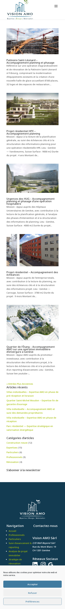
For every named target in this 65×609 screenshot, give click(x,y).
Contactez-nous (45, 526)
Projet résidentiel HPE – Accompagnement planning (23, 132)
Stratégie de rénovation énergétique (15, 563)
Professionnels (14, 457)
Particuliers (12, 452)
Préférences (32, 601)
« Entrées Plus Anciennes (19, 383)
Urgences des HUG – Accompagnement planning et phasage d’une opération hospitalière (30, 201)
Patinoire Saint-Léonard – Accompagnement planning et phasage (30, 61)
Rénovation (12, 462)
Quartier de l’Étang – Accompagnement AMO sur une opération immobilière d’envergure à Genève (30, 349)
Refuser (32, 592)
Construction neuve (16, 442)
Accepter (32, 584)
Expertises (11, 447)
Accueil (12, 530)
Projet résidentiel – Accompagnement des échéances (32, 273)
